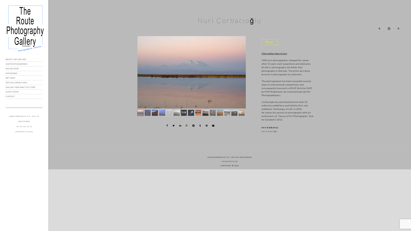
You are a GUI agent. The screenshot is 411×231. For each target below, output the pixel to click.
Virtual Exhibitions (16, 82)
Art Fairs (10, 78)
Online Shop (12, 69)
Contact (10, 96)
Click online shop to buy (274, 53)
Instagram (11, 73)
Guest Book (12, 92)
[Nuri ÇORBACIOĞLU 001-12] (191, 72)
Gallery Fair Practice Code (20, 87)
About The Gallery (16, 59)
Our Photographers (16, 64)
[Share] (167, 125)
